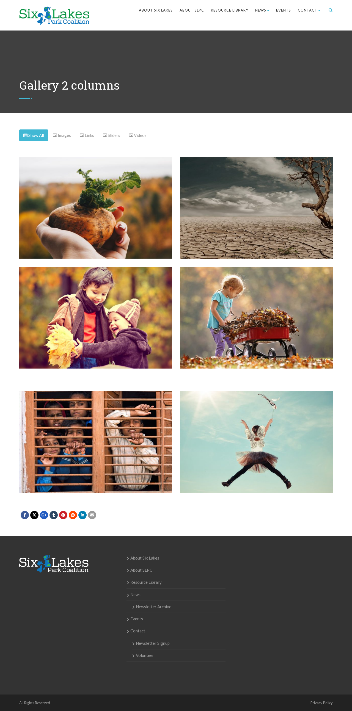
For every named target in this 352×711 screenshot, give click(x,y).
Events (283, 10)
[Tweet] (34, 515)
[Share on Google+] (44, 515)
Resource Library (229, 10)
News (260, 10)
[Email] (92, 515)
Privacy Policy (321, 703)
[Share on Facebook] (25, 515)
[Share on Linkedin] (73, 515)
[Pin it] (63, 515)
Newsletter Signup (153, 643)
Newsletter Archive (153, 606)
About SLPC (192, 10)
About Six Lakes (156, 10)
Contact (307, 10)
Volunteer (145, 655)
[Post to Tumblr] (54, 515)
